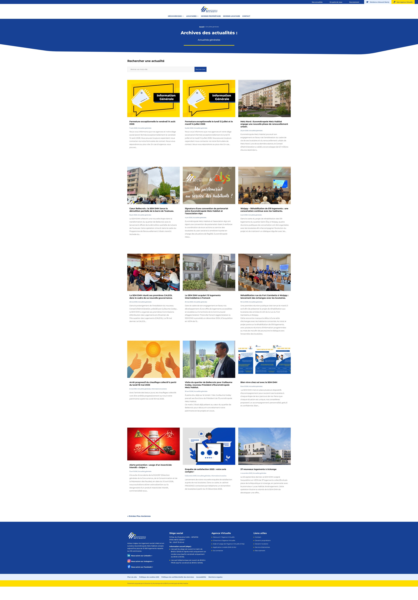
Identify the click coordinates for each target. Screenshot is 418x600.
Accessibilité (201, 577)
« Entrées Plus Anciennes (139, 516)
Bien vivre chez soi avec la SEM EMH (258, 382)
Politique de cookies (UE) (149, 577)
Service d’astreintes (262, 547)
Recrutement (354, 2)
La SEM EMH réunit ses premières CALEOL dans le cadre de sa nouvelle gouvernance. (151, 296)
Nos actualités (317, 2)
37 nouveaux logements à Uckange (258, 469)
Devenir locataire (231, 16)
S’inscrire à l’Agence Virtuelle (224, 540)
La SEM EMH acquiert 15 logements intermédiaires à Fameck (203, 296)
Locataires (191, 16)
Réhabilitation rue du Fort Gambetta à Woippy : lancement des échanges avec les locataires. (264, 296)
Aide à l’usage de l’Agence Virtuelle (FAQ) (228, 544)
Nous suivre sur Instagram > (142, 561)
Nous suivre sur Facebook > (142, 567)
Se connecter (218, 551)
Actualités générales (144, 128)
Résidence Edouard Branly (378, 2)
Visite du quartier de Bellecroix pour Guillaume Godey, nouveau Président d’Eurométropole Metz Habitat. (208, 385)
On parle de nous (336, 2)
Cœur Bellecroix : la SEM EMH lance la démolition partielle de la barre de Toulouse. (151, 209)
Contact (246, 16)
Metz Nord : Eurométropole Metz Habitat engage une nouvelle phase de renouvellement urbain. (264, 124)
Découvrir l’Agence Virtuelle (223, 537)
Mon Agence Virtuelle (404, 2)
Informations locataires (159, 389)
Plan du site (132, 577)
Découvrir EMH (175, 16)
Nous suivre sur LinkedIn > (141, 556)
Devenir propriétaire (211, 16)
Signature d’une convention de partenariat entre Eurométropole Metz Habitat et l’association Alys (206, 211)
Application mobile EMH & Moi (224, 547)
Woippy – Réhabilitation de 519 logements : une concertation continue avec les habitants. (264, 209)
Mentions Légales (215, 577)
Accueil (201, 27)
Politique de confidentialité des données (177, 577)
